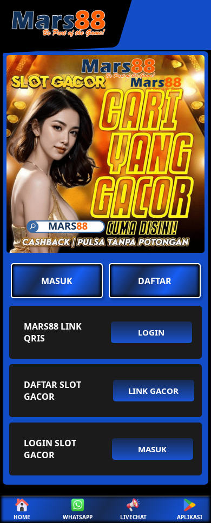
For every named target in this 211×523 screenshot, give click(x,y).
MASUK (56, 281)
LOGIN (151, 332)
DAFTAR (155, 281)
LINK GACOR (153, 390)
